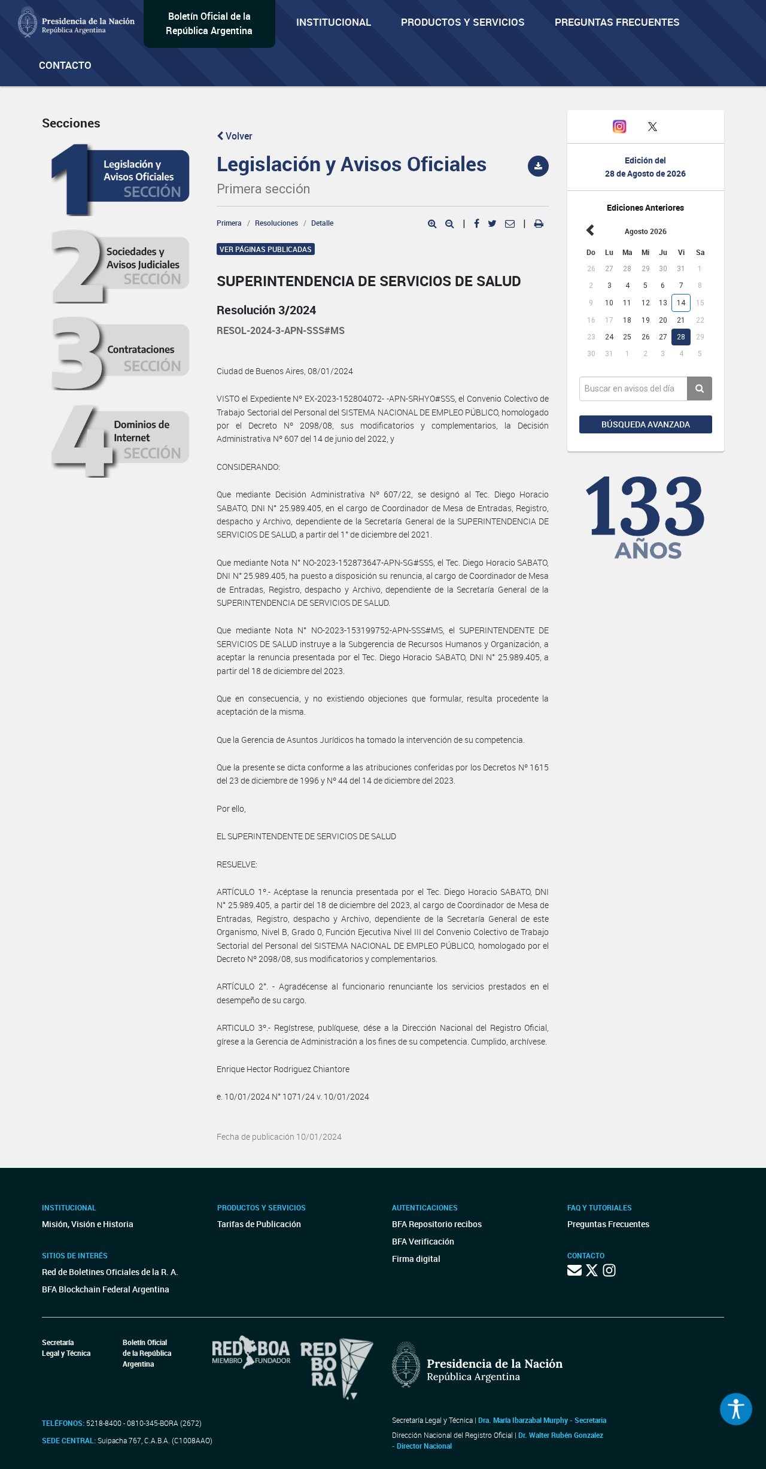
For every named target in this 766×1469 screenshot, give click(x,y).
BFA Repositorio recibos (437, 1224)
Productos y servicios (463, 22)
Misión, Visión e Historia (87, 1224)
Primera (229, 222)
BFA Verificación (423, 1241)
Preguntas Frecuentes (617, 22)
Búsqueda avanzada (645, 424)
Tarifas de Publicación (259, 1224)
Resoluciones (276, 222)
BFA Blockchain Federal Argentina (105, 1289)
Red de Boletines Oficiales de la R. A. (110, 1271)
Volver (238, 135)
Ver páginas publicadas (266, 249)
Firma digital (416, 1258)
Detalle (322, 222)
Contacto (65, 65)
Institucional (333, 22)
